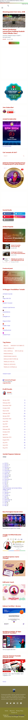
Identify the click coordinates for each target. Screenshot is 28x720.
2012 (5, 498)
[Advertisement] (14, 63)
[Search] (8, 5)
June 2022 (14, 421)
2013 (5, 494)
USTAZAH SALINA (7, 294)
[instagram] (17, 703)
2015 (5, 491)
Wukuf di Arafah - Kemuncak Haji (16, 246)
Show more (9, 393)
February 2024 (14, 403)
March (6, 473)
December (7, 470)
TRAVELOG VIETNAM (10, 367)
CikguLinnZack (6, 321)
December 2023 (14, 405)
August (6, 501)
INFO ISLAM (19, 351)
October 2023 (14, 408)
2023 (5, 469)
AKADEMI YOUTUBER (17, 345)
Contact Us (14, 712)
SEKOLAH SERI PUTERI (11, 359)
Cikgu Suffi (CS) (7, 298)
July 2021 (14, 424)
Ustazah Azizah (7, 373)
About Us (12, 710)
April (5, 496)
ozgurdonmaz (7, 383)
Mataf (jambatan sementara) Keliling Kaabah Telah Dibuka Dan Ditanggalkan (14, 31)
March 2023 (14, 411)
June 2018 (14, 426)
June (5, 480)
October (6, 472)
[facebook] (7, 703)
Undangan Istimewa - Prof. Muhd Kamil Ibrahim (18, 252)
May (5, 505)
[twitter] (10, 703)
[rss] (21, 703)
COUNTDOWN (7, 146)
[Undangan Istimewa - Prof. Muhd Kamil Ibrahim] (6, 253)
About (6, 345)
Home (4, 681)
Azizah (9, 392)
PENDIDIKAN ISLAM (10, 356)
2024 (5, 466)
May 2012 (14, 448)
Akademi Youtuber (7, 303)
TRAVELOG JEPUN (9, 364)
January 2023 (14, 416)
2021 (5, 482)
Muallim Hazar (6, 325)
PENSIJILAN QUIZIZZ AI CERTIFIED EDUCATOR (17, 259)
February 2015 (14, 429)
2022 (5, 478)
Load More (13, 43)
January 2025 (14, 400)
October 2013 (14, 432)
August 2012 (14, 440)
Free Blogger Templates (17, 716)
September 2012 (14, 437)
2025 (5, 463)
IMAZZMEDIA (6, 312)
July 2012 (14, 442)
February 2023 (14, 413)
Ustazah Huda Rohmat (9, 307)
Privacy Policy (19, 710)
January (6, 464)
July (5, 483)
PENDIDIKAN (8, 353)
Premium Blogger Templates (16, 715)
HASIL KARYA (8, 351)
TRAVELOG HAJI (9, 361)
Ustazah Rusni (6, 334)
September (7, 499)
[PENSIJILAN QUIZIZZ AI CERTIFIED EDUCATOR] (6, 260)
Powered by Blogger (10, 380)
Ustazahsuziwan (7, 330)
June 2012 (14, 445)
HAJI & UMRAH (9, 348)
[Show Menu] (2, 7)
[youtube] (14, 703)
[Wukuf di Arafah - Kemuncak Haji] (6, 246)
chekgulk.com (6, 316)
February (6, 467)
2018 (5, 485)
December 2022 (14, 418)
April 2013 (14, 434)
